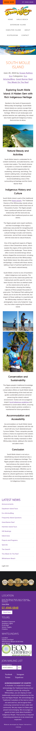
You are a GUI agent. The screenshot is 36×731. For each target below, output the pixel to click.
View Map (5, 604)
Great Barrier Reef (24, 79)
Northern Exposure (8, 622)
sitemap (18, 727)
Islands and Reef (8, 640)
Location (5, 638)
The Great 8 (6, 549)
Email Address (7, 665)
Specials (5, 545)
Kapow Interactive (25, 724)
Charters (5, 629)
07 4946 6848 (27, 2)
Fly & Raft (5, 625)
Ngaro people (17, 201)
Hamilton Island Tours (9, 527)
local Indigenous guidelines (19, 402)
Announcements (7, 504)
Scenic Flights (7, 627)
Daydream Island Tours (10, 509)
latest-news (6, 536)
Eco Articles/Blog (8, 513)
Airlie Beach (6, 643)
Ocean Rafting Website (18, 10)
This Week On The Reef (18, 82)
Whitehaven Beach (8, 558)
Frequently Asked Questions (12, 518)
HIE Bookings (6, 531)
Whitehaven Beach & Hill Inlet (12, 642)
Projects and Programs (10, 540)
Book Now (7, 612)
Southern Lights (7, 623)
